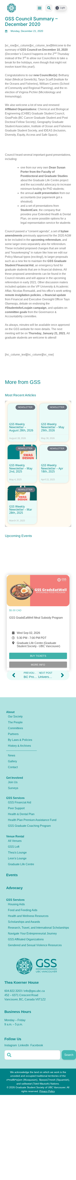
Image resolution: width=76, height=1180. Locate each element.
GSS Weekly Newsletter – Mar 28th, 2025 (20, 510)
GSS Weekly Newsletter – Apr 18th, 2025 (52, 468)
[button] (39, 8)
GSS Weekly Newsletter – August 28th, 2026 (21, 427)
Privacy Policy (47, 1091)
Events (12, 875)
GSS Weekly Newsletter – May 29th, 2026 (52, 427)
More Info (38, 633)
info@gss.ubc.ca (34, 990)
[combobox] (32, 1055)
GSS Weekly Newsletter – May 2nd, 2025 (20, 468)
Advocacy (14, 888)
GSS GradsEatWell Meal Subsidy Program (36, 585)
